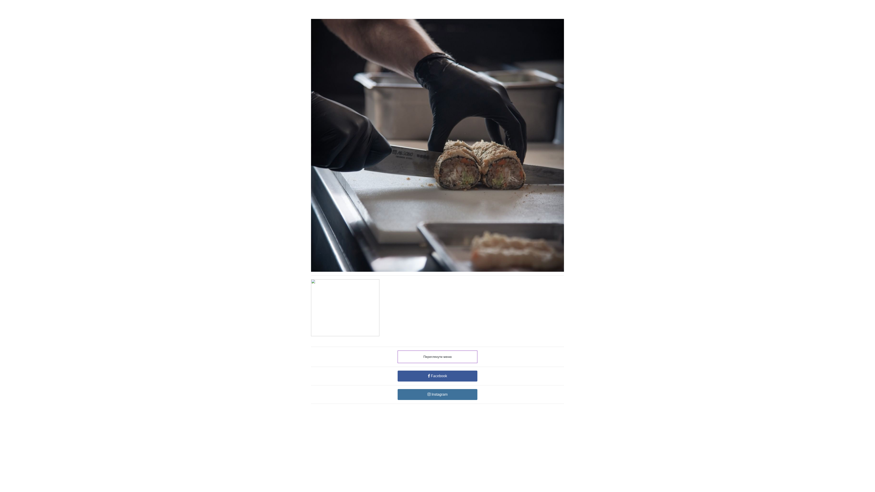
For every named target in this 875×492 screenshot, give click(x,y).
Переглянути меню (437, 357)
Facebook (438, 376)
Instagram (439, 394)
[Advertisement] (437, 368)
